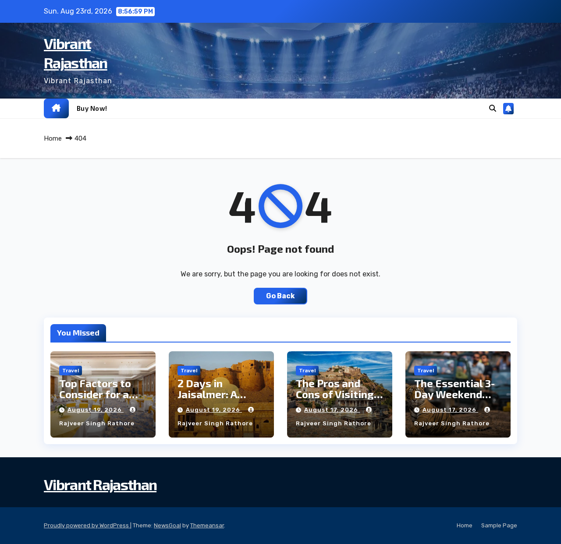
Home (53, 138)
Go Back (280, 296)
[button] (492, 108)
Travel (70, 370)
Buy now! (92, 108)
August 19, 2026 (95, 409)
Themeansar (207, 525)
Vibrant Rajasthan (100, 484)
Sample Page (499, 525)
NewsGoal (167, 525)
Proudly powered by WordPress (87, 525)
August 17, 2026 (332, 409)
